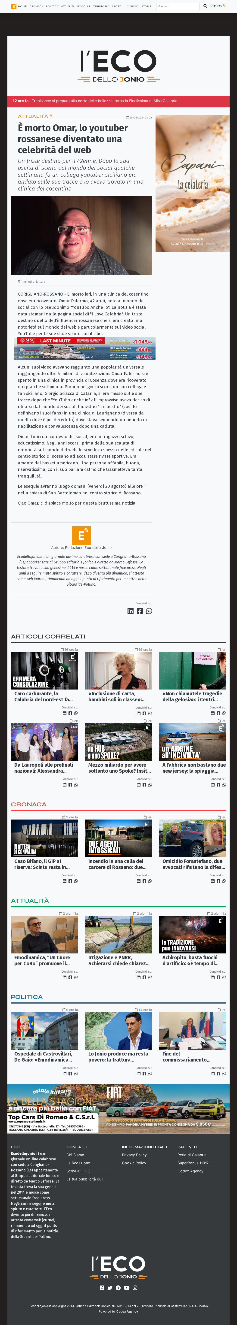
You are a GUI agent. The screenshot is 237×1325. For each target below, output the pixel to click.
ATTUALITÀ (68, 6)
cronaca (29, 804)
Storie (146, 6)
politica (27, 997)
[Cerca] (205, 6)
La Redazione (78, 1163)
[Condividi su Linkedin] (131, 611)
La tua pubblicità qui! (84, 1179)
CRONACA (36, 6)
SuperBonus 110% (193, 1163)
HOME (22, 6)
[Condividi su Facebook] (140, 611)
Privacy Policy (134, 1155)
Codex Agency (190, 1171)
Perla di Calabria (192, 1155)
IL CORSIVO (131, 6)
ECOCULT (83, 6)
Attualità (33, 116)
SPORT (116, 6)
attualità (30, 900)
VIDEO (216, 6)
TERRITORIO (101, 6)
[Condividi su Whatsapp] (148, 611)
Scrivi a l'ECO (78, 1171)
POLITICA (52, 6)
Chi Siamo (75, 1155)
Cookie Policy (134, 1163)
